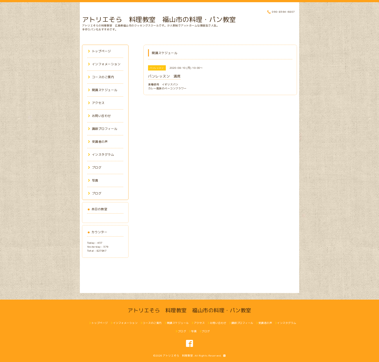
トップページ (101, 51)
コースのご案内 (103, 77)
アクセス (98, 103)
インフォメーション (106, 64)
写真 (95, 180)
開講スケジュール (104, 90)
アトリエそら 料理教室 (178, 355)
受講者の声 (100, 142)
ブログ (96, 167)
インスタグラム (103, 154)
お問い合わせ (101, 116)
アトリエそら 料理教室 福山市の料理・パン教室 (159, 19)
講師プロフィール (104, 129)
